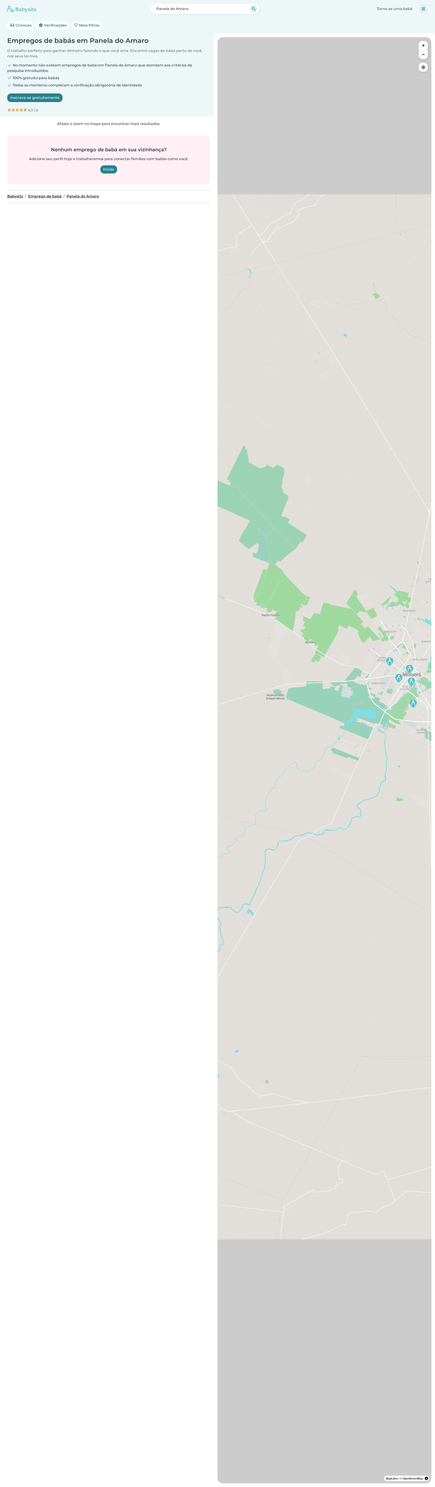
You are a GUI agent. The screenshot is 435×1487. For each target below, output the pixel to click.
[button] (398, 678)
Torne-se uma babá (395, 9)
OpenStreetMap (413, 1478)
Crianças (22, 25)
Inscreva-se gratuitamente (35, 97)
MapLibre (392, 1478)
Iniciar (108, 169)
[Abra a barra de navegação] (423, 9)
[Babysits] (21, 9)
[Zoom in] (423, 45)
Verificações (55, 25)
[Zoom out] (423, 54)
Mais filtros (88, 25)
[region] (324, 760)
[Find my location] (423, 67)
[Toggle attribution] (426, 1478)
